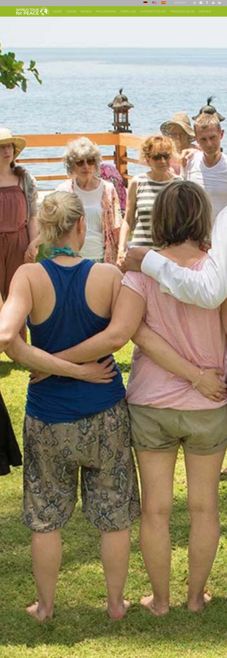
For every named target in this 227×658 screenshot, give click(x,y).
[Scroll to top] (219, 650)
